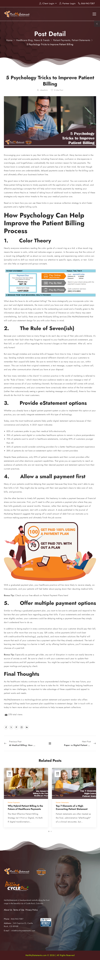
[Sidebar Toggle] (97, 24)
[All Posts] (50, 743)
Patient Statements (81, 40)
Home (9, 40)
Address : (8, 923)
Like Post (58, 90)
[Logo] (17, 13)
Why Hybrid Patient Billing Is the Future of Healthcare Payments (25, 807)
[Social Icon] (6, 727)
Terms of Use (18, 909)
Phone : (13, 919)
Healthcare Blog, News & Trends (33, 40)
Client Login (48, 3)
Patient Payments (61, 40)
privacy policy (85, 952)
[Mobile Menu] (94, 14)
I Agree (31, 952)
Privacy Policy (32, 909)
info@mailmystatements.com (23, 930)
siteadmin (44, 90)
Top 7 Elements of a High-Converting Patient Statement (72, 807)
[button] (95, 952)
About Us (8, 909)
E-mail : (7, 930)
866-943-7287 (88, 3)
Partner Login (69, 3)
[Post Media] (26, 783)
